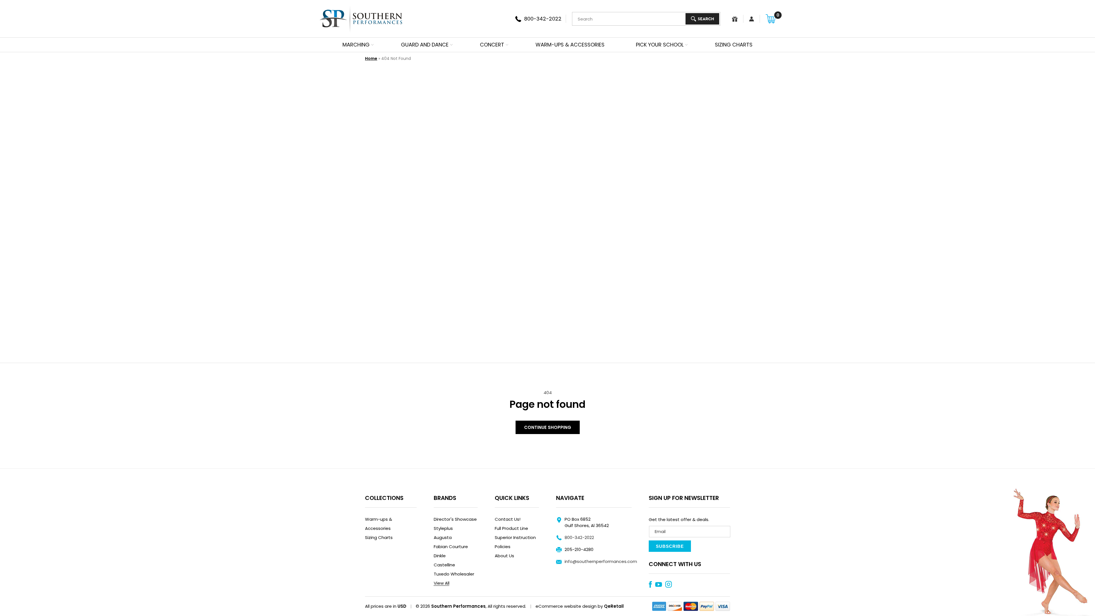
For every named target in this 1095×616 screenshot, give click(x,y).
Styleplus (443, 528)
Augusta (443, 537)
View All (441, 583)
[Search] (702, 19)
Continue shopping (547, 427)
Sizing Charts (379, 537)
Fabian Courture (451, 547)
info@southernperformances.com (601, 561)
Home (371, 58)
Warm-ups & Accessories (378, 523)
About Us (504, 556)
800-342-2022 (579, 537)
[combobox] (646, 19)
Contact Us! (507, 519)
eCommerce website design (566, 606)
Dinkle (440, 556)
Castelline (444, 565)
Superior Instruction (515, 537)
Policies (502, 547)
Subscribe (670, 546)
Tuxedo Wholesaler (454, 574)
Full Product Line (511, 528)
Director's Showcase (455, 519)
